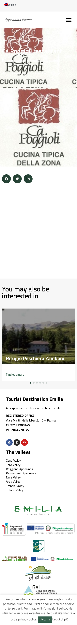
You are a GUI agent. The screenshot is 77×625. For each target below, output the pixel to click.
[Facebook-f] (9, 442)
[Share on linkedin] (28, 178)
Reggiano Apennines (44, 60)
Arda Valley (13, 481)
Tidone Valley (14, 490)
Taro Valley (13, 464)
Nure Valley (13, 477)
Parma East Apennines (21, 473)
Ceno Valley (13, 460)
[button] (68, 19)
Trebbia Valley (15, 485)
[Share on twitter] (17, 178)
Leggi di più (60, 619)
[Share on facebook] (6, 178)
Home (7, 40)
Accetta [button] (45, 619)
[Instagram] (17, 442)
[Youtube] (24, 442)
